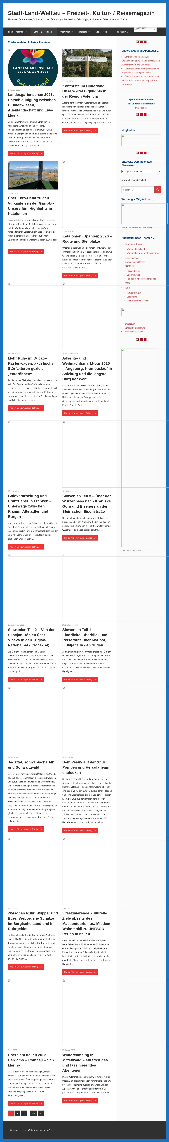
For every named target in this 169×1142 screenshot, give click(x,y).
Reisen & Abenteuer (16, 31)
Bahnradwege (133, 274)
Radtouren (130, 265)
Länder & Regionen (43, 31)
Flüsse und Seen (132, 258)
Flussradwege (133, 270)
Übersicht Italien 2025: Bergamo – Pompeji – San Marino (31, 1060)
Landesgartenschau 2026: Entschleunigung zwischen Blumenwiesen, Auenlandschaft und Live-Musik (32, 105)
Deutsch (142, 28)
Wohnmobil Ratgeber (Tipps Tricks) (143, 252)
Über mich (65, 31)
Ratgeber (82, 31)
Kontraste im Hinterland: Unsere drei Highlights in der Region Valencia (84, 91)
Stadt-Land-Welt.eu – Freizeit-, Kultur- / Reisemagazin (81, 13)
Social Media (101, 31)
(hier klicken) (141, 103)
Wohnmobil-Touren (133, 243)
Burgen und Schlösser (135, 261)
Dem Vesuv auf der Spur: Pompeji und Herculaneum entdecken (85, 767)
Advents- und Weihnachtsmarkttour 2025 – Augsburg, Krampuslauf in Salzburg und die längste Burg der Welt (87, 368)
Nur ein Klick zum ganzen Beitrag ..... (25, 153)
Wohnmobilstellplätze (137, 249)
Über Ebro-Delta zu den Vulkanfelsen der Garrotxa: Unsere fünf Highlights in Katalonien (140, 80)
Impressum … (122, 31)
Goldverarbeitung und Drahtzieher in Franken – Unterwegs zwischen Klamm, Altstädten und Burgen (29, 506)
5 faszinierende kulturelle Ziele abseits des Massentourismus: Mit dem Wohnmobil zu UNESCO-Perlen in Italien (86, 923)
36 (33, 1113)
